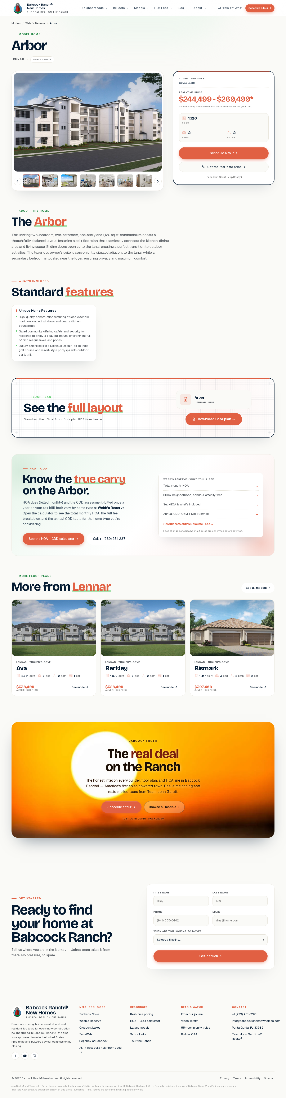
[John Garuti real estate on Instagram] (34, 1056)
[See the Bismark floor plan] (232, 628)
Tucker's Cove (89, 1014)
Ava (21, 668)
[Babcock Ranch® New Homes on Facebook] (15, 1056)
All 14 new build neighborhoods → (100, 1050)
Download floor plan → (216, 419)
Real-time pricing (141, 1014)
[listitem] (31, 180)
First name (161, 892)
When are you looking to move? (177, 931)
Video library (189, 1021)
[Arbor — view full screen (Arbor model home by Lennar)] (88, 122)
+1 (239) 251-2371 (230, 8)
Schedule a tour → (260, 8)
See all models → (258, 588)
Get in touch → (210, 956)
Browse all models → (164, 807)
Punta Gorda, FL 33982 (247, 1027)
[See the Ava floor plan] (54, 628)
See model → (80, 687)
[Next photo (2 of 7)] (158, 181)
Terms (237, 1078)
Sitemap (269, 1078)
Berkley (116, 668)
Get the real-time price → (226, 167)
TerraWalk (86, 1034)
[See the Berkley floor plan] (143, 628)
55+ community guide (195, 1027)
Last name (220, 892)
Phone (157, 911)
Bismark (206, 668)
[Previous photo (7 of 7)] (17, 181)
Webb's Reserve (35, 23)
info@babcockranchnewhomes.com (253, 1021)
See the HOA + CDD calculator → (53, 539)
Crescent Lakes (89, 1027)
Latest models (139, 1027)
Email (216, 911)
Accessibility (252, 1078)
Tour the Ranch (140, 1041)
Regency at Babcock (93, 1041)
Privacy (224, 1078)
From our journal (192, 1014)
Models (16, 23)
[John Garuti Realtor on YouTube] (25, 1056)
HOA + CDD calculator (145, 1021)
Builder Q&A (189, 1034)
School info (138, 1034)
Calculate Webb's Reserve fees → (188, 524)
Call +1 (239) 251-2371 (109, 539)
